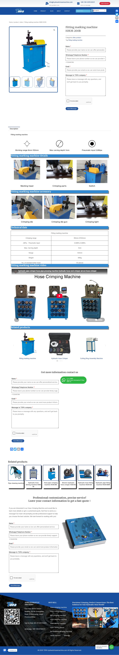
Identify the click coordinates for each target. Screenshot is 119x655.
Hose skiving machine (58, 623)
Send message (71, 108)
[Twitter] (117, 14)
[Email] (117, 18)
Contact (67, 11)
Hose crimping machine (58, 607)
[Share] (117, 21)
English (96, 10)
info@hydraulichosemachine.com (61, 2)
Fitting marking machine (75, 40)
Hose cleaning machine (58, 619)
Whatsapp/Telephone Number (77, 55)
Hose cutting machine (58, 611)
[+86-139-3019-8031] (78, 3)
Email (68, 66)
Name (68, 46)
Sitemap (67, 635)
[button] (54, 30)
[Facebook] (117, 11)
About (59, 11)
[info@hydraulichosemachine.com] (47, 3)
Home (35, 11)
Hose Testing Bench (57, 627)
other (21, 22)
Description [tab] (14, 129)
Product (43, 11)
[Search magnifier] (91, 10)
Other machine (55, 635)
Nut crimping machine (58, 615)
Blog (51, 11)
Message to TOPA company (76, 75)
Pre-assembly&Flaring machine (61, 631)
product (16, 22)
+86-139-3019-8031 (87, 2)
